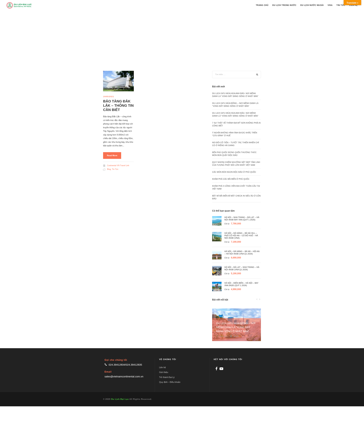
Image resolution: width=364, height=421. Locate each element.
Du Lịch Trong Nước (284, 5)
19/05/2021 (108, 97)
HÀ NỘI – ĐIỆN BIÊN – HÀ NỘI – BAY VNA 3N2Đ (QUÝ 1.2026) (241, 284)
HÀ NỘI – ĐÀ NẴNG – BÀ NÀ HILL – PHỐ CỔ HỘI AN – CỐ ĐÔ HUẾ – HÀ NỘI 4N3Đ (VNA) (241, 235)
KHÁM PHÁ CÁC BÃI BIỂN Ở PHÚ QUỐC (230, 179)
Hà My (235, 336)
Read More (112, 155)
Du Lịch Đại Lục (120, 399)
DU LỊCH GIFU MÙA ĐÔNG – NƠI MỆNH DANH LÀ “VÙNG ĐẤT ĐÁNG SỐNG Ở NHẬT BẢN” (235, 327)
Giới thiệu (163, 372)
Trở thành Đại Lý (167, 377)
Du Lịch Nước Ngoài (312, 5)
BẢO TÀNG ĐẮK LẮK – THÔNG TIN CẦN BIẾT (118, 105)
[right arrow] (259, 299)
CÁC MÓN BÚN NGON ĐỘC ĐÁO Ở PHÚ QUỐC (234, 172)
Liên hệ (162, 367)
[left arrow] (257, 299)
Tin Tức (340, 5)
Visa (330, 5)
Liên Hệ (353, 5)
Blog (109, 169)
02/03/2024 (223, 336)
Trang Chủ (262, 5)
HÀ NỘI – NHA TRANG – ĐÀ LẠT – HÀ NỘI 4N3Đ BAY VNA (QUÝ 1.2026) (241, 218)
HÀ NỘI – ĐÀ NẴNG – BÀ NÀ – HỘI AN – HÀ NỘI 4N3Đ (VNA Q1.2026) (241, 252)
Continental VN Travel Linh (118, 165)
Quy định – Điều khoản (169, 382)
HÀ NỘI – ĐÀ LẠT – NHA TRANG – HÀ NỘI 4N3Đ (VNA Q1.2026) (241, 268)
